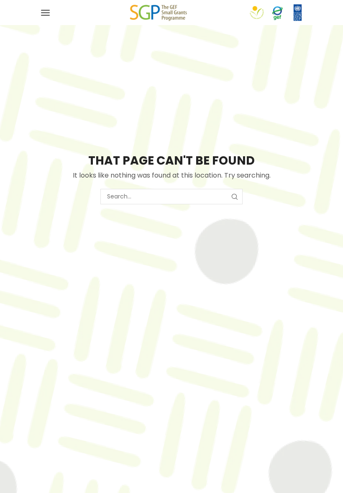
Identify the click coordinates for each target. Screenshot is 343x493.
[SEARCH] (235, 196)
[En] (158, 12)
